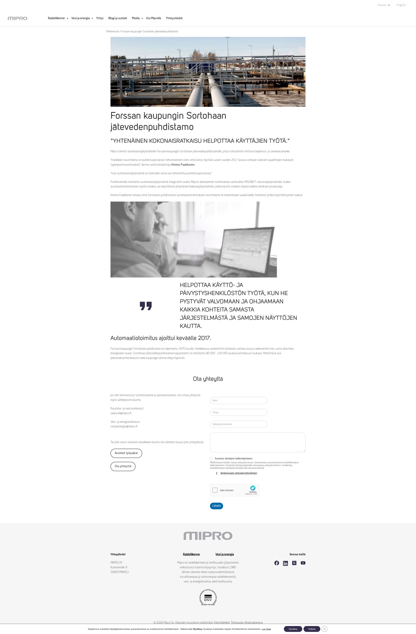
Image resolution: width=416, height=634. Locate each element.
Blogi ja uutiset (117, 18)
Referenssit (112, 31)
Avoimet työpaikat (126, 453)
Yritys (100, 18)
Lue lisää (266, 629)
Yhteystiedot (174, 18)
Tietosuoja (237, 622)
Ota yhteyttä (123, 466)
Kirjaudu (382, 5)
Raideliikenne (56, 18)
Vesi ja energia (80, 18)
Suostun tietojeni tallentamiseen (233, 458)
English (401, 5)
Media (136, 18)
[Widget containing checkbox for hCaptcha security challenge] (234, 490)
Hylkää (311, 629)
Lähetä (216, 506)
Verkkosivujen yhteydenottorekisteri (238, 473)
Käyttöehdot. (222, 622)
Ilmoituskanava (254, 622)
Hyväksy (293, 629)
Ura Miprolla (153, 18)
